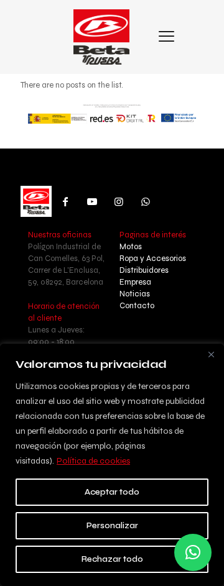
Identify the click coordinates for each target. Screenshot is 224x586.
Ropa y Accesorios (152, 258)
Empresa (135, 282)
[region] (112, 465)
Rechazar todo (112, 559)
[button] (193, 552)
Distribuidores (144, 270)
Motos (130, 247)
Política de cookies (93, 461)
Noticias (134, 294)
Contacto (136, 306)
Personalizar (112, 525)
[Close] (210, 354)
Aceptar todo (112, 492)
